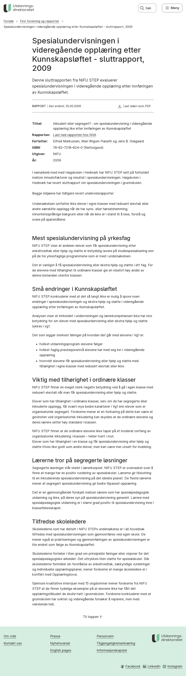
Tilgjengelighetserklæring (116, 643)
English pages (60, 650)
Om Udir (10, 636)
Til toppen (91, 617)
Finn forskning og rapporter (39, 21)
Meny (175, 8)
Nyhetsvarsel (60, 643)
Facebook (133, 666)
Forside (9, 21)
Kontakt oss (13, 643)
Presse (55, 636)
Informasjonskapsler (112, 650)
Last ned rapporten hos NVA (74, 135)
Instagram (174, 666)
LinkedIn (153, 666)
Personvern (105, 636)
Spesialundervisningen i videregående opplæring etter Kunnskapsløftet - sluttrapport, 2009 (68, 27)
